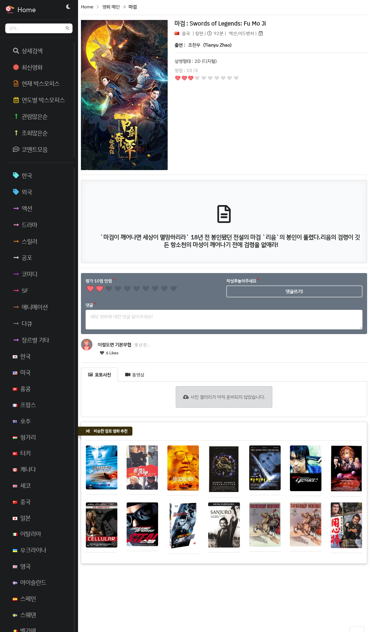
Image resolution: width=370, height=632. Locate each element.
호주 (25, 421)
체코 (25, 485)
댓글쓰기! (294, 291)
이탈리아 (30, 534)
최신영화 (32, 67)
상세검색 (32, 51)
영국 (25, 566)
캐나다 (28, 469)
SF (25, 290)
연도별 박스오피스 (43, 100)
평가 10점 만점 (99, 281)
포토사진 (103, 374)
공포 (27, 257)
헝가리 (28, 437)
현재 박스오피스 (41, 83)
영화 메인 (111, 6)
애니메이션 (35, 307)
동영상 (138, 374)
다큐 (27, 323)
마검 (220, 23)
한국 (27, 175)
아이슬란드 (33, 582)
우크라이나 (33, 550)
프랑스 (28, 405)
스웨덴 (28, 615)
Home (87, 6)
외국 (27, 192)
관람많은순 (35, 116)
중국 (25, 502)
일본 (25, 518)
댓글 (89, 305)
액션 (27, 208)
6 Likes (112, 352)
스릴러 (29, 241)
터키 (25, 453)
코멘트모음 (35, 149)
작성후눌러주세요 (241, 281)
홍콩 (25, 388)
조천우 (194, 45)
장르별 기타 (35, 340)
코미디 (29, 274)
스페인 (28, 598)
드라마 (29, 225)
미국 (25, 372)
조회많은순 (35, 133)
